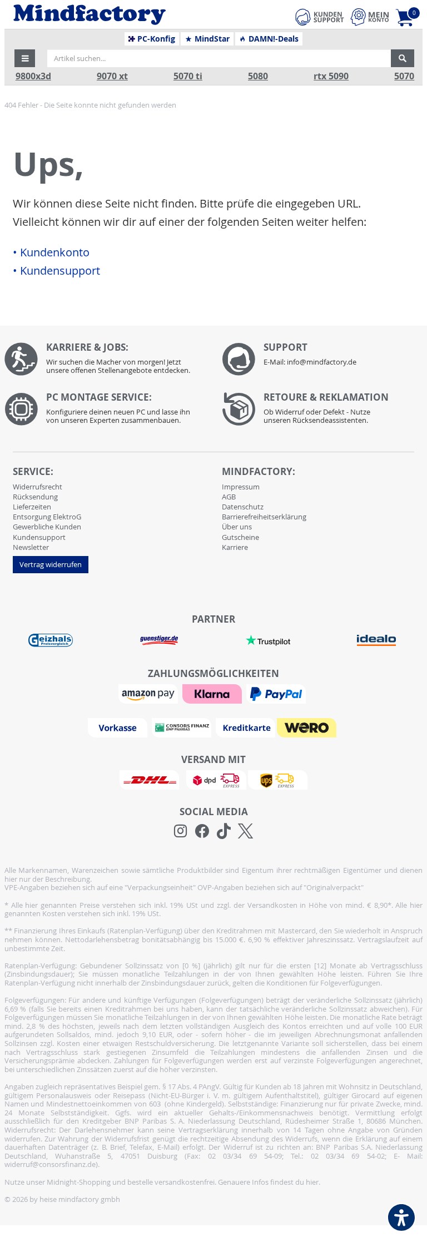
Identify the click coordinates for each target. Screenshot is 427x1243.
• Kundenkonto (51, 252)
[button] (25, 58)
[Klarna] (213, 693)
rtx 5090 (331, 76)
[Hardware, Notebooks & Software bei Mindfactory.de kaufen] (123, 14)
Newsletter (31, 547)
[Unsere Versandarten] (213, 779)
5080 (258, 76)
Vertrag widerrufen (50, 564)
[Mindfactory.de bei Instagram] (180, 831)
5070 (404, 76)
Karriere (235, 547)
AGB (229, 497)
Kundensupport (39, 537)
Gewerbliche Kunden (47, 527)
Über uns (237, 527)
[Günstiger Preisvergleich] (159, 640)
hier (312, 1182)
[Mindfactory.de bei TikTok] (223, 831)
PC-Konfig (155, 39)
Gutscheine (240, 537)
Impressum (241, 487)
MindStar (211, 39)
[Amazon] (149, 693)
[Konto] (370, 17)
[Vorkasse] (119, 727)
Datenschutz (243, 507)
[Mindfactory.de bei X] (245, 831)
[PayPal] (277, 693)
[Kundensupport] (320, 15)
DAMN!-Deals (272, 39)
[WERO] (308, 727)
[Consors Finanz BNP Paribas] (183, 727)
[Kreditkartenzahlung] (245, 727)
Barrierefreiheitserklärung (264, 517)
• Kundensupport (56, 271)
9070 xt (112, 76)
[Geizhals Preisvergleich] (50, 640)
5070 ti (187, 76)
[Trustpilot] (268, 640)
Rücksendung (35, 497)
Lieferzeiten (32, 507)
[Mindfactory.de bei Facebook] (202, 831)
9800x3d (33, 76)
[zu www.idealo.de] (377, 640)
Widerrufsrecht (37, 487)
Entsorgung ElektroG (47, 517)
